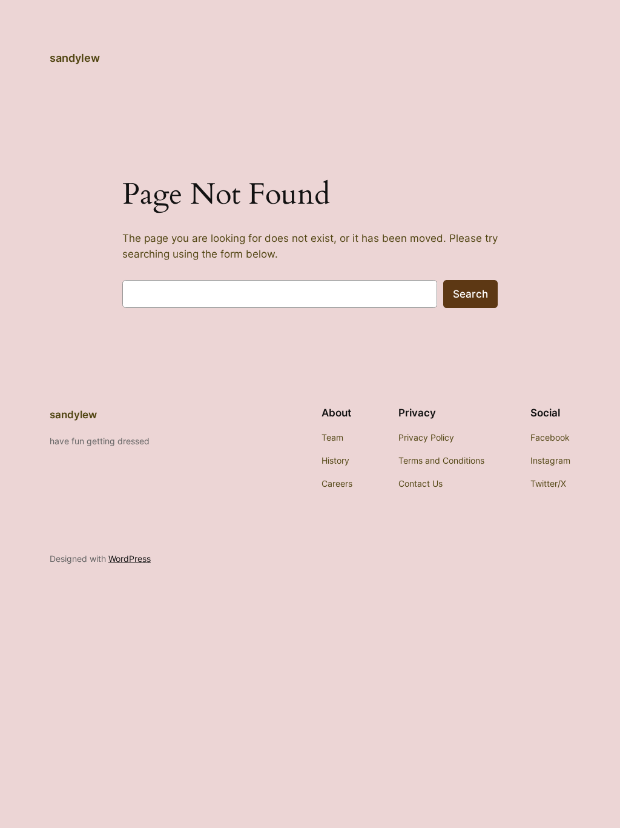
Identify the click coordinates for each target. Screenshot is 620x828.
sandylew (75, 58)
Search (470, 294)
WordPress (129, 558)
